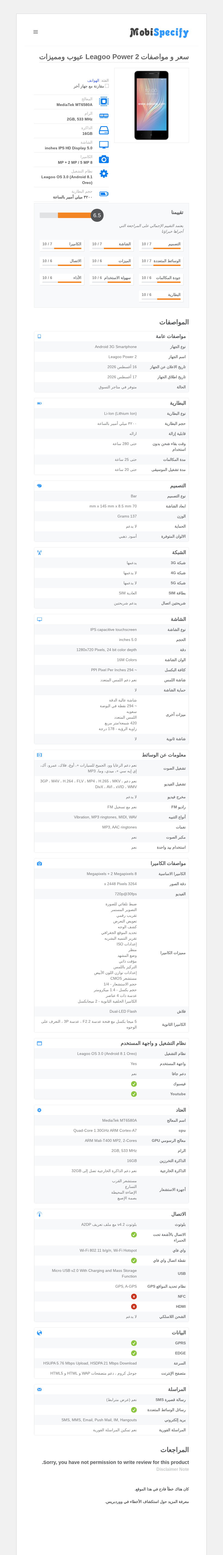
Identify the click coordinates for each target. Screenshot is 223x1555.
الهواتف (93, 80)
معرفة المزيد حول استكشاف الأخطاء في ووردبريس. (147, 1501)
